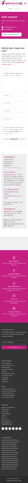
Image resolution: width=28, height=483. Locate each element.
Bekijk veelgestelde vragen (11, 34)
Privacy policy (5, 419)
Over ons (4, 417)
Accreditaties (5, 409)
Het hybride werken (7, 375)
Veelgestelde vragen (7, 424)
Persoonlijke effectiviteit (8, 373)
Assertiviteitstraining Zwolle (9, 468)
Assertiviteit (5, 379)
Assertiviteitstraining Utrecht (9, 466)
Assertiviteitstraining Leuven (9, 456)
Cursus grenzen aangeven (8, 395)
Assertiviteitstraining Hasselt (9, 454)
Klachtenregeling (6, 413)
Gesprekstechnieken (7, 369)
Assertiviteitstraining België (9, 444)
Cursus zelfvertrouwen (8, 397)
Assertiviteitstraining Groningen (10, 452)
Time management (6, 363)
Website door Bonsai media (14, 480)
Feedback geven (6, 367)
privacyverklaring (14, 131)
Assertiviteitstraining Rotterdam (10, 464)
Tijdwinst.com (15, 478)
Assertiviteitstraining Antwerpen (10, 440)
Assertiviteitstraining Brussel (9, 446)
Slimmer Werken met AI (8, 365)
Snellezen (4, 371)
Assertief (7, 211)
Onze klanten (5, 411)
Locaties (4, 415)
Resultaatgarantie (6, 422)
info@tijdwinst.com (10, 27)
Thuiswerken (5, 381)
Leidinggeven (5, 377)
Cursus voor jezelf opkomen (9, 391)
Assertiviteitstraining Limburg (9, 458)
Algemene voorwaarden (8, 407)
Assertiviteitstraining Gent (9, 450)
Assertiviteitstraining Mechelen (10, 462)
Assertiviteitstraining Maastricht (10, 460)
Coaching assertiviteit (7, 393)
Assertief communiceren (8, 389)
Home (10, 8)
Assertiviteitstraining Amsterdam (10, 442)
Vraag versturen (14, 139)
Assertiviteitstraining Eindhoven (10, 448)
